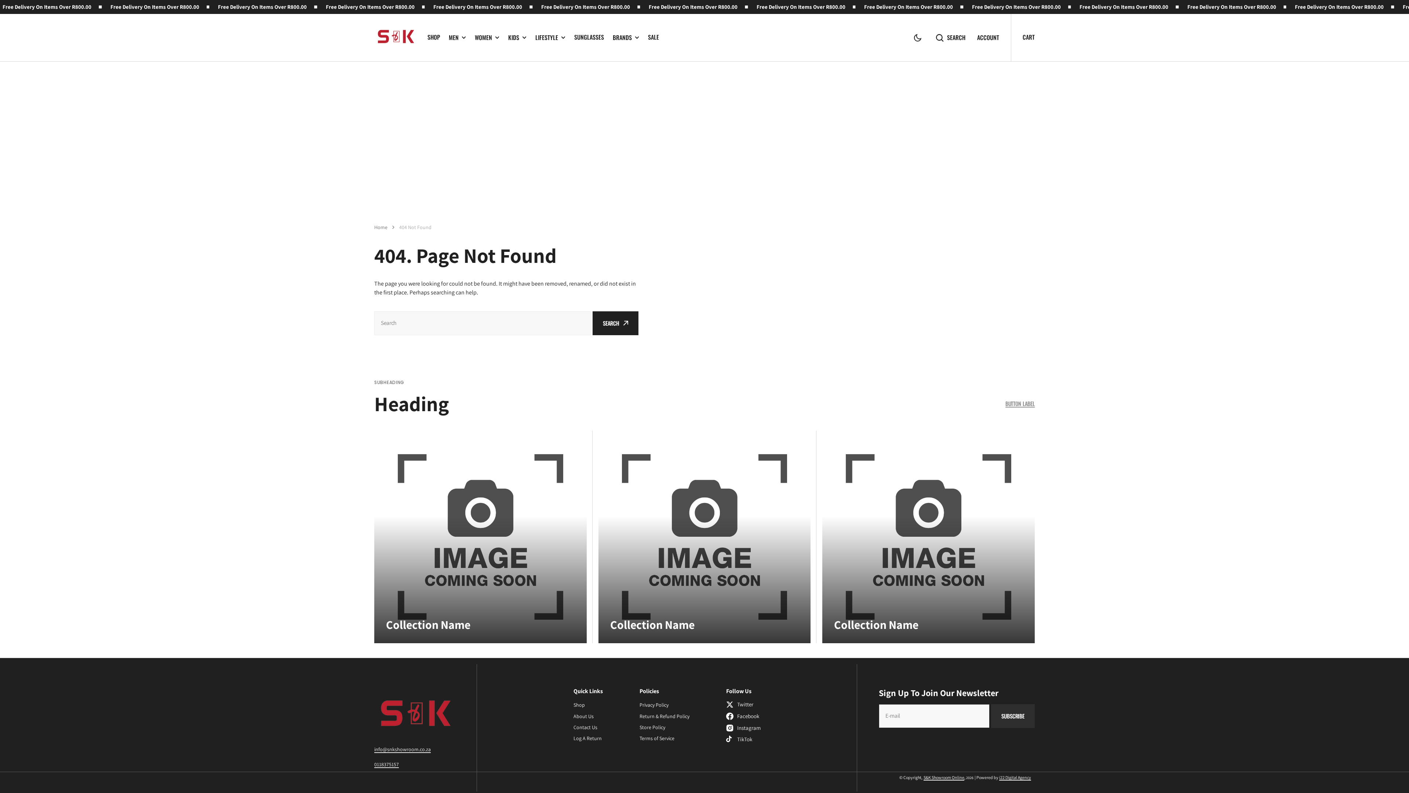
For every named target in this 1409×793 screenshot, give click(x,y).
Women (483, 37)
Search (956, 37)
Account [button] (988, 37)
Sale (653, 37)
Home (380, 227)
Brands (622, 37)
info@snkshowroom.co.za (402, 749)
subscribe (1012, 716)
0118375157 (386, 764)
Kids (513, 37)
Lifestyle (546, 37)
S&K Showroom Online (944, 777)
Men (454, 37)
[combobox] (482, 323)
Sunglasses (589, 37)
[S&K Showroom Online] (395, 37)
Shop (433, 37)
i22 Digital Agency (1015, 777)
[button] (918, 38)
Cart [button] (1029, 37)
